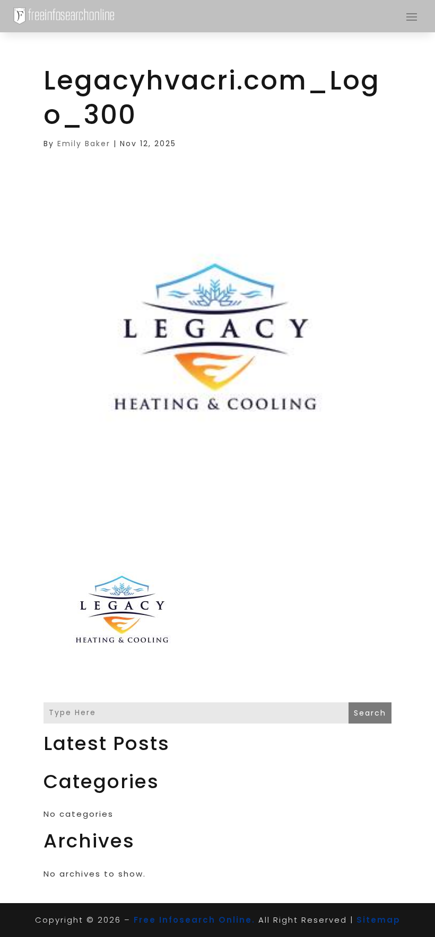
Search (370, 713)
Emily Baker (83, 143)
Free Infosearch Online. (194, 919)
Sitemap (378, 919)
